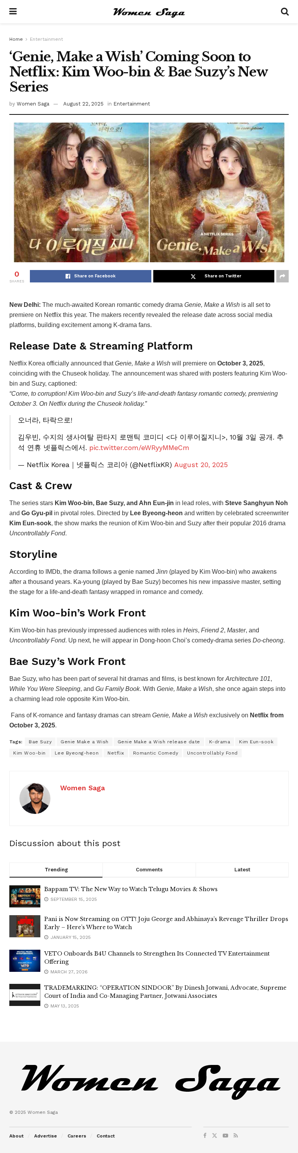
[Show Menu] (13, 11)
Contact (106, 1136)
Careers (77, 1136)
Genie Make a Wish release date (159, 741)
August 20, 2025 (201, 465)
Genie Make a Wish (85, 741)
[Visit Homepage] (149, 11)
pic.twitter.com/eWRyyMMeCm (139, 448)
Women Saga (33, 104)
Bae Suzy (40, 741)
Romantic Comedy (155, 753)
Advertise (45, 1136)
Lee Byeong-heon (77, 753)
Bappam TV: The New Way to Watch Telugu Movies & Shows (131, 889)
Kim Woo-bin (29, 753)
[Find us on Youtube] (225, 1135)
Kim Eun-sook (256, 741)
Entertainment (46, 39)
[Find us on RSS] (236, 1135)
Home (16, 39)
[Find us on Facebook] (204, 1135)
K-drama (219, 741)
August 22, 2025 (83, 104)
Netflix (115, 753)
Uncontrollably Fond (212, 753)
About (16, 1136)
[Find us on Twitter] (214, 1135)
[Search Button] (285, 11)
